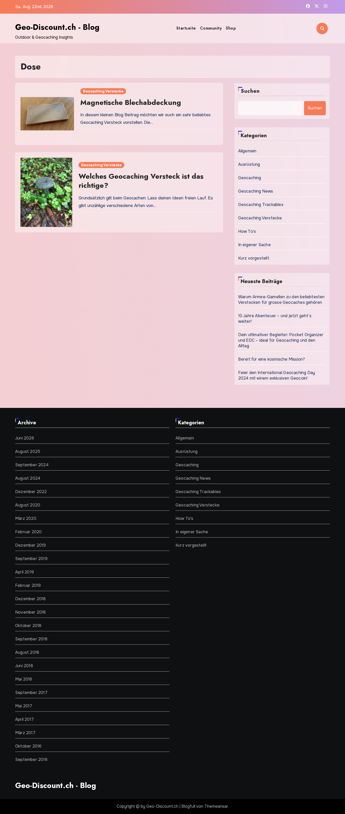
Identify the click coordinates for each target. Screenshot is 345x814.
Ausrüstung (249, 164)
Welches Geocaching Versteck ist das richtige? (141, 181)
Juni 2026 (24, 438)
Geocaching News (255, 191)
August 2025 (27, 451)
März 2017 (25, 732)
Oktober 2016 (28, 746)
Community (211, 28)
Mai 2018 (23, 679)
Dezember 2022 (31, 491)
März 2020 (25, 518)
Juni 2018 (24, 665)
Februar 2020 (28, 531)
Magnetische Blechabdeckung (130, 102)
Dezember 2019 (30, 545)
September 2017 (31, 692)
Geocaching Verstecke (103, 91)
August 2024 (27, 478)
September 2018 (31, 639)
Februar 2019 (28, 585)
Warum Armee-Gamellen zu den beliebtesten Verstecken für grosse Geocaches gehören (281, 299)
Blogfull (188, 806)
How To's (247, 231)
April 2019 (24, 572)
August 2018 (27, 652)
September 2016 (31, 759)
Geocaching (249, 177)
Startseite (186, 28)
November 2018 (30, 612)
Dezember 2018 (30, 598)
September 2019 (31, 558)
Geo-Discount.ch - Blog (57, 27)
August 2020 (27, 505)
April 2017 (24, 719)
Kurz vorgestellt (253, 258)
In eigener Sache (254, 244)
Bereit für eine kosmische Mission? (271, 359)
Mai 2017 (23, 706)
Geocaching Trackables (260, 204)
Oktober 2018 (28, 625)
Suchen (250, 91)
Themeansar (216, 806)
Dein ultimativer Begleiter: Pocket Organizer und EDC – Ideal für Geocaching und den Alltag (281, 340)
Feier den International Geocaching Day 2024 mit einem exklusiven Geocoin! (276, 375)
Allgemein (247, 151)
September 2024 (32, 465)
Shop (231, 28)
